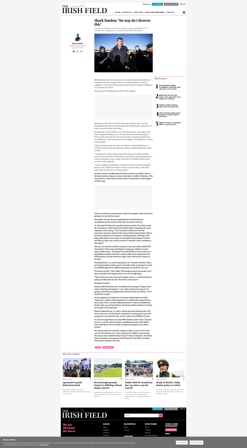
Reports (147, 431)
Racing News (80, 46)
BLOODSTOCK (127, 12)
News (105, 426)
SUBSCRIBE (158, 4)
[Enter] (161, 414)
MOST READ (160, 79)
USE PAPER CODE (171, 4)
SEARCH (146, 4)
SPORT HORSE (138, 12)
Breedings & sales (151, 434)
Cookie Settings (182, 442)
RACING (118, 12)
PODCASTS (170, 12)
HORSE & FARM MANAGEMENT (155, 12)
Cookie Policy (44, 444)
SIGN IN (182, 4)
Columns (106, 431)
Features (106, 428)
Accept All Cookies (196, 442)
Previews (106, 434)
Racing (72, 46)
